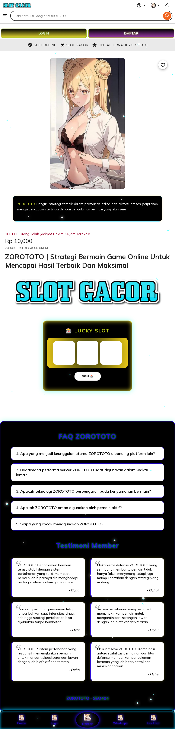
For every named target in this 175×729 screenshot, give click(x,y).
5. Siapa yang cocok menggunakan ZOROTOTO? (59, 524)
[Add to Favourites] (162, 64)
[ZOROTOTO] (17, 8)
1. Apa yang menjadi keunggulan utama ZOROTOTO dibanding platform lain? (85, 453)
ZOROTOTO (26, 204)
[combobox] (86, 16)
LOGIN (44, 33)
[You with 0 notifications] (155, 5)
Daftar (87, 724)
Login (54, 723)
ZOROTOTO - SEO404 (87, 698)
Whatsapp (120, 723)
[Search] (167, 16)
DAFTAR (131, 33)
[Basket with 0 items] (167, 5)
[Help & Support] (141, 5)
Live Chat (153, 723)
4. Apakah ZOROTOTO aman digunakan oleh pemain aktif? (69, 507)
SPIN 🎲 (87, 376)
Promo (21, 723)
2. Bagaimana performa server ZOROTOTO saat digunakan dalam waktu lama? (82, 472)
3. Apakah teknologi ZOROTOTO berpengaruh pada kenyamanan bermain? (83, 491)
